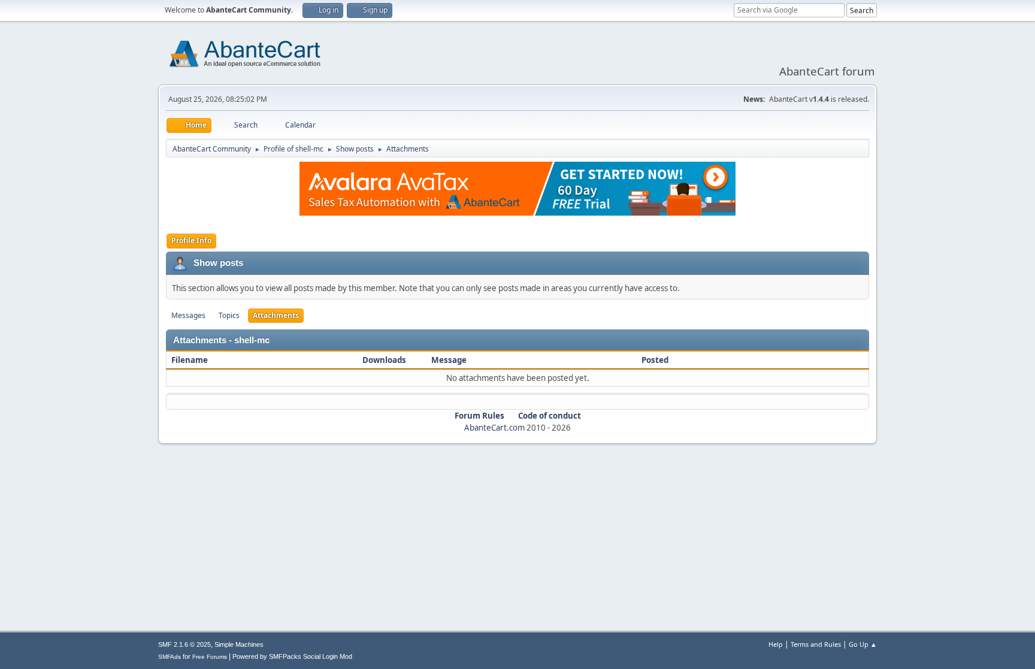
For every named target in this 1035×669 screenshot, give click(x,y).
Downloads (384, 360)
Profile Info (191, 240)
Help (775, 644)
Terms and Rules (816, 644)
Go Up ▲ (863, 644)
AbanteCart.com (494, 427)
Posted (654, 360)
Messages (188, 315)
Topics (229, 315)
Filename (190, 360)
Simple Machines (239, 644)
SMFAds (169, 656)
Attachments (276, 315)
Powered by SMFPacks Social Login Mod (292, 656)
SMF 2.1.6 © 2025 (184, 644)
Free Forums (209, 656)
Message (449, 360)
